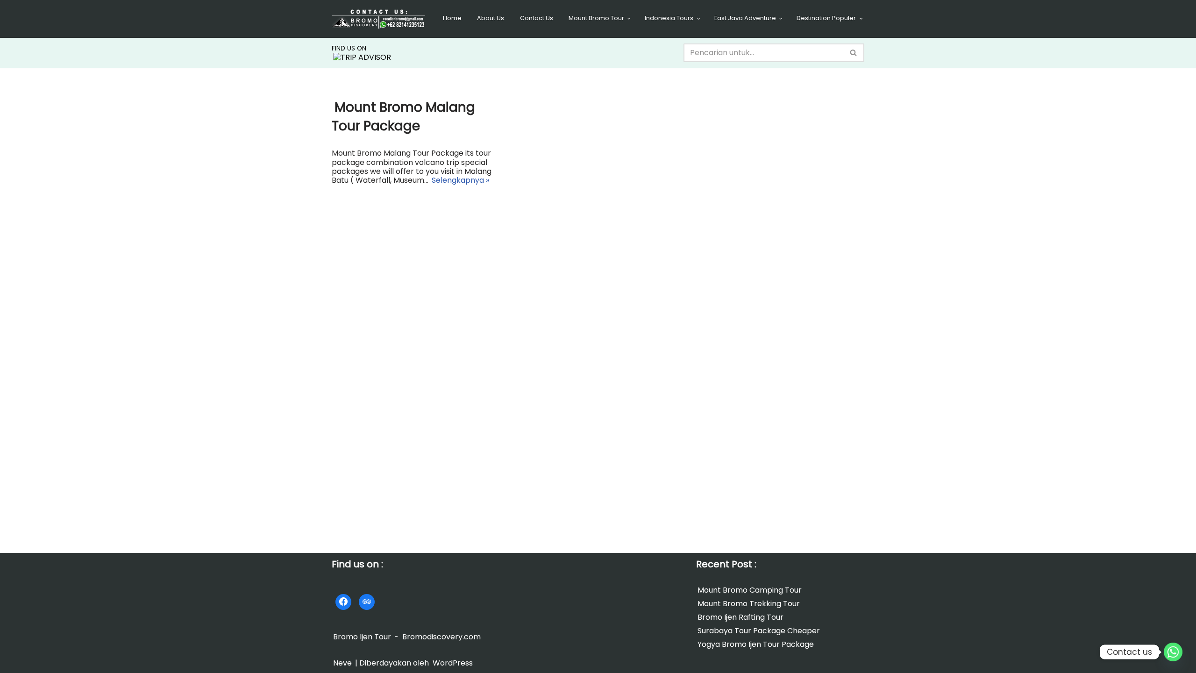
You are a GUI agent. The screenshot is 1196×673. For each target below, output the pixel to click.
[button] (628, 18)
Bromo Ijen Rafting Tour (740, 617)
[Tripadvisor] (366, 602)
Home (452, 18)
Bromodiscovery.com (441, 636)
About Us (490, 18)
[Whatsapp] (1173, 652)
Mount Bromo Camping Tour (750, 590)
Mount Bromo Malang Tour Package (403, 116)
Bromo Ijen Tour (362, 636)
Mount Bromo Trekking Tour (749, 603)
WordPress (453, 663)
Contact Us (536, 18)
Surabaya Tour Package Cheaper (759, 630)
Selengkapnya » (459, 180)
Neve (342, 663)
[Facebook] (343, 602)
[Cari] (853, 52)
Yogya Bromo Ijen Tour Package (756, 644)
